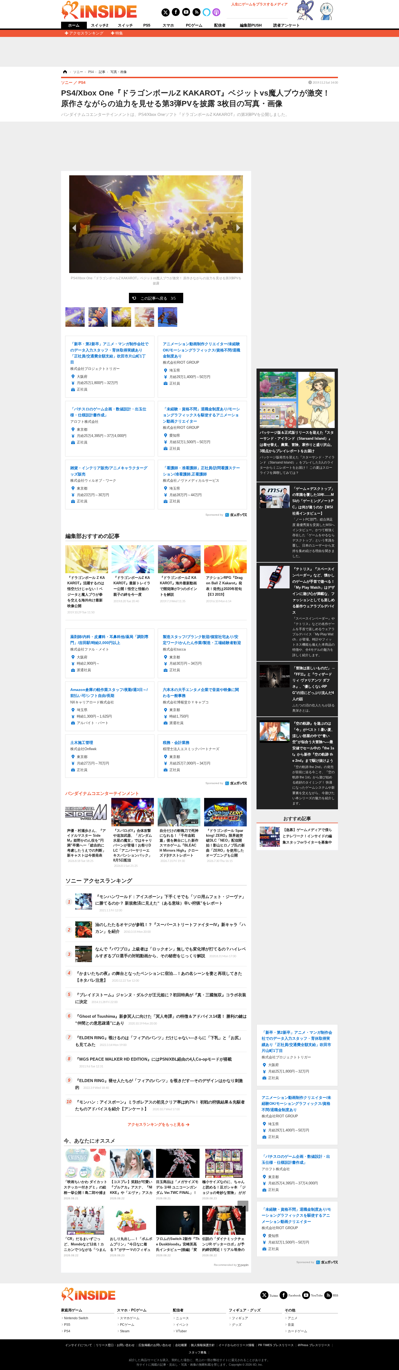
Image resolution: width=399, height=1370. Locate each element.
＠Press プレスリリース (313, 1345)
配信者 (220, 25)
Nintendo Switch (76, 1318)
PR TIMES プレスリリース (276, 1345)
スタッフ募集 (198, 1352)
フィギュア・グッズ (245, 1310)
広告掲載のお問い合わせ (154, 1345)
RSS (335, 1295)
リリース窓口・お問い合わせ (115, 1345)
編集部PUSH (251, 25)
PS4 (67, 1331)
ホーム (74, 25)
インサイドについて (78, 1345)
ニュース (182, 1318)
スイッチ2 (99, 25)
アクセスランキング (86, 33)
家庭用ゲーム (71, 1310)
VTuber (181, 1331)
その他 (290, 1310)
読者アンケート (286, 25)
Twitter (274, 1295)
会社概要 (181, 1345)
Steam (124, 1331)
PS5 (146, 25)
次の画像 (237, 227)
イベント (182, 1325)
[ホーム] (64, 72)
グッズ (237, 1325)
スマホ (168, 25)
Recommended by (225, 1264)
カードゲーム (297, 1331)
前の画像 (74, 227)
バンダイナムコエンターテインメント (102, 793)
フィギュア (240, 1318)
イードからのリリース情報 (236, 1345)
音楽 (291, 1325)
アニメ (292, 1318)
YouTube (317, 1295)
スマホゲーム (130, 1318)
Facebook (295, 1295)
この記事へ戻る (158, 298)
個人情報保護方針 (203, 1345)
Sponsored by (214, 514)
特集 (119, 33)
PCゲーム (194, 25)
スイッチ (125, 25)
